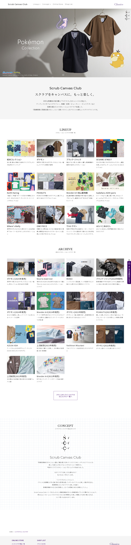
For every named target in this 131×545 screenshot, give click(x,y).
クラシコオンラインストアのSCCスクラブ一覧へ (65, 396)
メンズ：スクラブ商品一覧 (18, 544)
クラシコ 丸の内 (41, 544)
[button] (61, 75)
